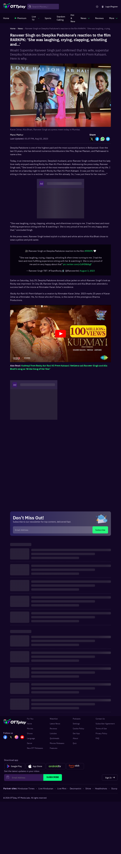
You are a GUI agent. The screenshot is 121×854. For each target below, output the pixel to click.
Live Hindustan (45, 790)
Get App (76, 735)
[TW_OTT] (11, 739)
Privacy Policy (101, 735)
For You (30, 720)
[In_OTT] (16, 739)
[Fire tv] (75, 768)
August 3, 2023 (87, 272)
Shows (30, 735)
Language (31, 740)
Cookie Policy (78, 730)
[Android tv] (56, 768)
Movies (30, 730)
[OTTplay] (14, 6)
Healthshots (101, 790)
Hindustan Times (26, 790)
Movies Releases (57, 744)
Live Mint (61, 790)
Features (53, 749)
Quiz (75, 744)
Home (29, 725)
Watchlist (54, 720)
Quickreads (54, 740)
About (75, 740)
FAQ (97, 740)
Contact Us (100, 720)
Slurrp (114, 790)
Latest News (55, 725)
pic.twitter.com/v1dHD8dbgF (77, 265)
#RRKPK (88, 252)
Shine (88, 790)
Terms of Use (101, 730)
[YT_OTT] (22, 739)
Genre (29, 744)
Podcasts (77, 720)
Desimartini (75, 790)
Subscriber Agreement (105, 725)
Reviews (53, 730)
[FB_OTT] (5, 739)
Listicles (53, 735)
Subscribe (100, 531)
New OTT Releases (35, 749)
